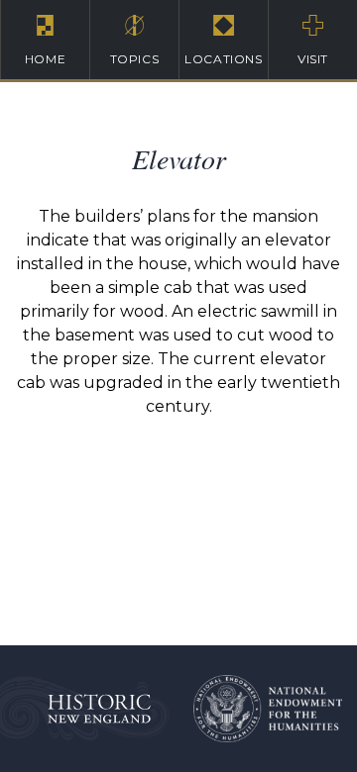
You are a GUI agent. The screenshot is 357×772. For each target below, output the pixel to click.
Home (45, 58)
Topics (135, 58)
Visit (313, 58)
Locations (223, 58)
